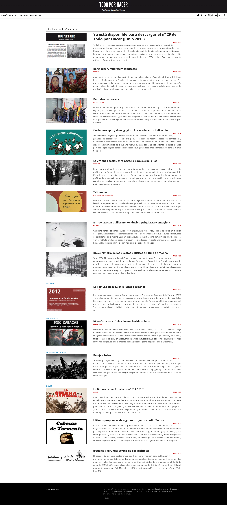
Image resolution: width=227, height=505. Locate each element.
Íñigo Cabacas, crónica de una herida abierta (122, 321)
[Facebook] (201, 15)
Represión (97, 324)
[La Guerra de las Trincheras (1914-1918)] (66, 400)
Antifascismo (98, 102)
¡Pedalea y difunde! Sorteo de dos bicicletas (121, 450)
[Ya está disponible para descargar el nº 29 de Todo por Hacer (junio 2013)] (66, 45)
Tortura (96, 290)
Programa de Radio (56, 352)
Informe (50, 284)
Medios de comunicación (103, 195)
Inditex (96, 72)
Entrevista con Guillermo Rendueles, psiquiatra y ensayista (131, 222)
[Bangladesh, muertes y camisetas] (66, 80)
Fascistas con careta (106, 99)
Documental (52, 318)
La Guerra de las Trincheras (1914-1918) (118, 389)
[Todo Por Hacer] (113, 6)
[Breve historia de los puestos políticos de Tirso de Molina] (66, 264)
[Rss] (219, 15)
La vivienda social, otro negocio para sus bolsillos (125, 161)
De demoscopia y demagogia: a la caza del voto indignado (130, 130)
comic (95, 392)
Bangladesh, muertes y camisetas (115, 69)
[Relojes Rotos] (66, 366)
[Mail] (216, 15)
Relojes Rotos (102, 355)
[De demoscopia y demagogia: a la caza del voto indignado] (66, 142)
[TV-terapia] (66, 203)
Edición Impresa (8, 15)
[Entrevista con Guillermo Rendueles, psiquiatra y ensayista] (66, 234)
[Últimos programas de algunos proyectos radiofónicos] (66, 431)
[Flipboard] (208, 15)
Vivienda (96, 164)
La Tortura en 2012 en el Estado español (119, 286)
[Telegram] (205, 15)
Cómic (49, 386)
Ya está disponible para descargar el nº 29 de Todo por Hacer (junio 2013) (135, 36)
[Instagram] (212, 15)
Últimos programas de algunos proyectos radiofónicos (128, 420)
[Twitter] (198, 15)
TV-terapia (100, 192)
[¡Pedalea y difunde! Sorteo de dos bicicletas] (66, 462)
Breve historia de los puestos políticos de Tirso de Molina (130, 253)
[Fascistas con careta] (66, 110)
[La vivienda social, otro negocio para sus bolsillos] (66, 172)
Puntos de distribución (30, 15)
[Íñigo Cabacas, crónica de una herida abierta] (66, 333)
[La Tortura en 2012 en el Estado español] (66, 298)
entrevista (97, 225)
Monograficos (53, 489)
